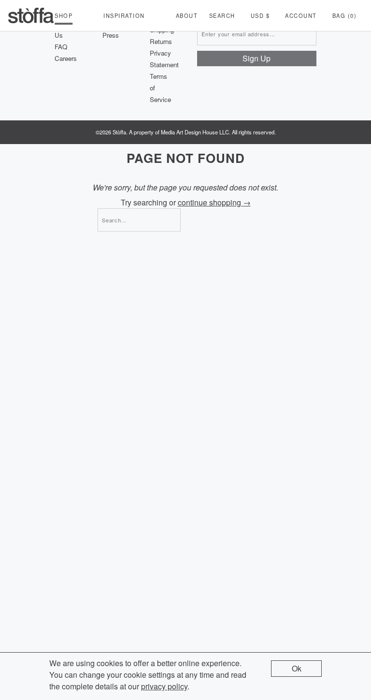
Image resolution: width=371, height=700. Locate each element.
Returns (161, 41)
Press (110, 35)
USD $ (260, 15)
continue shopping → (214, 202)
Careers (66, 58)
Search (222, 15)
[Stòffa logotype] (31, 15)
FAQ (61, 46)
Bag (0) (344, 15)
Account (301, 15)
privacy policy (164, 686)
